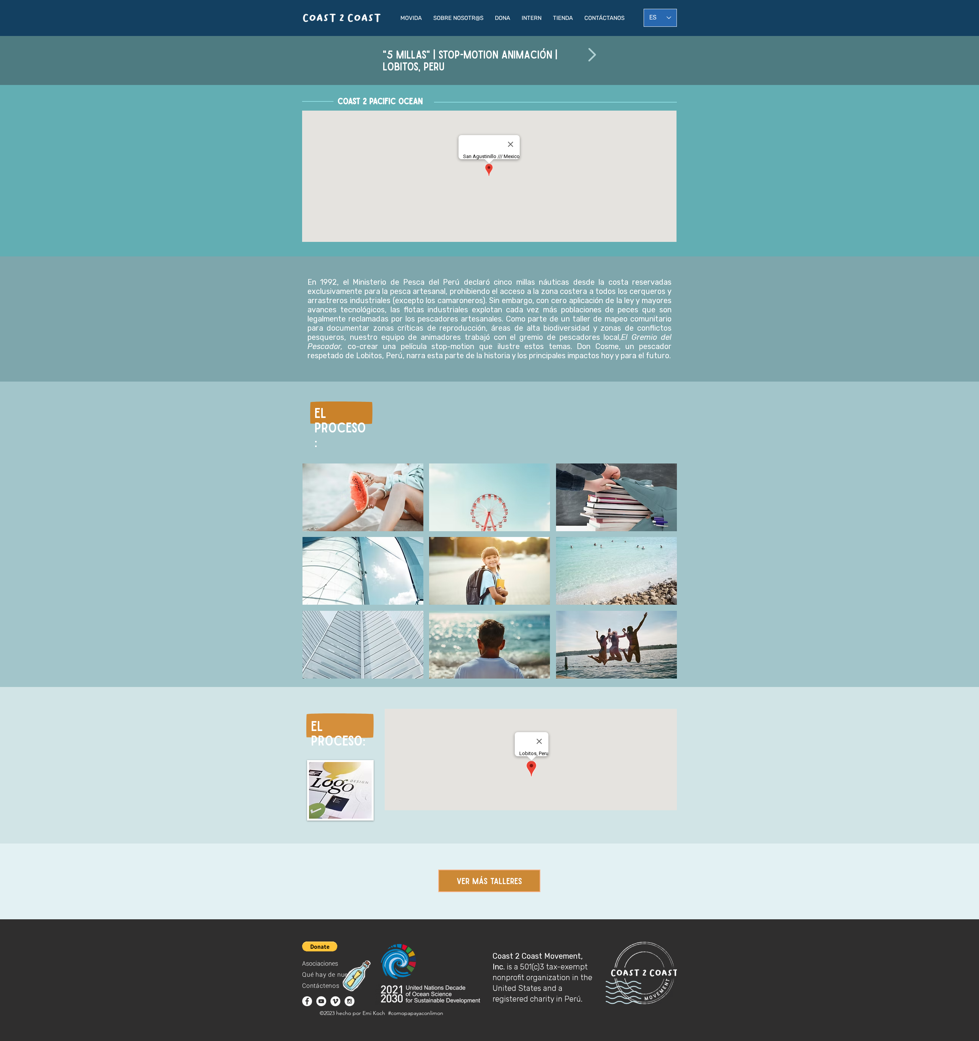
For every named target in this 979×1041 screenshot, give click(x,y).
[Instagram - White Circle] (350, 1001)
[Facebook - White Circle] (307, 1001)
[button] (411, 18)
